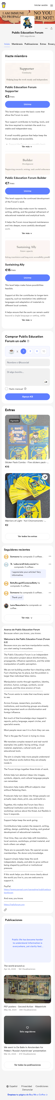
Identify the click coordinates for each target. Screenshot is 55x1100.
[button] (51, 5)
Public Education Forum (27, 32)
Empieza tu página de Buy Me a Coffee (26, 1094)
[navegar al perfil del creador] (27, 23)
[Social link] (5, 909)
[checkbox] (14, 389)
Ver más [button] (26, 146)
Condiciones (42, 1086)
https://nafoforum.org (14, 904)
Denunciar (27, 1089)
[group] (27, 107)
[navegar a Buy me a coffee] (4, 5)
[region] (27, 189)
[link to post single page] (27, 947)
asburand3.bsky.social (25, 564)
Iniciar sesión (41, 5)
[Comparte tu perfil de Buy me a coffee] (51, 28)
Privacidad (26, 1086)
